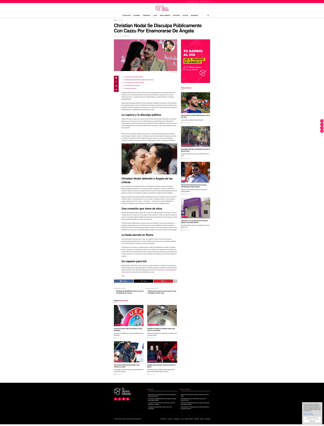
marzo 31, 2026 (151, 374)
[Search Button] (208, 15)
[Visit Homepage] (162, 8)
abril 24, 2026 (118, 374)
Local (155, 15)
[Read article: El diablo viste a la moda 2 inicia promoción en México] (162, 352)
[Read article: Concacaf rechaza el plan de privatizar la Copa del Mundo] (129, 315)
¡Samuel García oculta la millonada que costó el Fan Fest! (195, 116)
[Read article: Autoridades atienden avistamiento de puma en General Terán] (195, 136)
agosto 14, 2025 (118, 36)
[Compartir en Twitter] (116, 82)
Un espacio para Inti (130, 88)
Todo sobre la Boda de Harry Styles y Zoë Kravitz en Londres (126, 366)
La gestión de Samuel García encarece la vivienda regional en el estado (161, 403)
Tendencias (146, 15)
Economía (136, 15)
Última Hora (126, 15)
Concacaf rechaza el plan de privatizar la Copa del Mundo (128, 329)
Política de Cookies (307, 413)
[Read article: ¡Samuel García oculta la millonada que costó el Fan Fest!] (195, 102)
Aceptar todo (312, 421)
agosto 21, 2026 (186, 158)
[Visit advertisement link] (195, 61)
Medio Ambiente (165, 15)
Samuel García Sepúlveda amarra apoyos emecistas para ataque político (193, 186)
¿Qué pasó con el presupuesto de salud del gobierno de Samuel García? (194, 221)
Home (115, 20)
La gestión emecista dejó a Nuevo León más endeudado (160, 407)
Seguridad (194, 15)
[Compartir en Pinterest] (116, 86)
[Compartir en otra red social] (116, 90)
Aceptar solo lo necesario (312, 418)
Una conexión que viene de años (134, 82)
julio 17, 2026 (151, 337)
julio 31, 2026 (118, 337)
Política (185, 15)
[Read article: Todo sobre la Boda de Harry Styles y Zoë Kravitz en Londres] (129, 352)
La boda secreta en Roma (132, 85)
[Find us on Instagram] (202, 1)
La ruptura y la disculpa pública (133, 77)
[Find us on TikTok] (205, 1)
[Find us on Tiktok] (123, 398)
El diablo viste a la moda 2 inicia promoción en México (161, 366)
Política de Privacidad (308, 414)
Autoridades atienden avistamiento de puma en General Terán (195, 150)
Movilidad (176, 15)
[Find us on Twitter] (207, 1)
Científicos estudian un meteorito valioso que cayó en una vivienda (161, 329)
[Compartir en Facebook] (116, 78)
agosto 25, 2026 (186, 122)
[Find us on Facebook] (200, 1)
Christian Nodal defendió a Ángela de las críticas (139, 80)
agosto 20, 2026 (186, 194)
